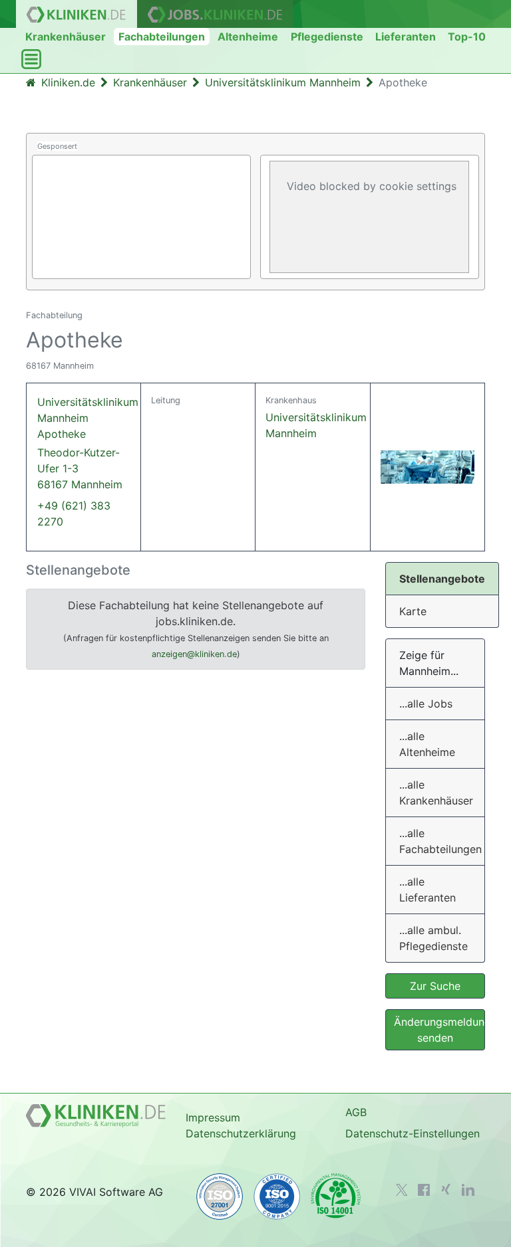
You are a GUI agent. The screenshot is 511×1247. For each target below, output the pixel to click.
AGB (356, 1112)
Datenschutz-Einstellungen (412, 1133)
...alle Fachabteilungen (440, 841)
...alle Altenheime (427, 744)
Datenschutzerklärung (241, 1133)
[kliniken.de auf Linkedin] (468, 1190)
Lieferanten (405, 36)
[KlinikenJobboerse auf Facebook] (424, 1190)
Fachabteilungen (161, 36)
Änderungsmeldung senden (439, 1029)
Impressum (213, 1117)
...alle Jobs (425, 703)
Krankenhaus (291, 400)
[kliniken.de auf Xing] (445, 1189)
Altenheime (248, 36)
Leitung (165, 400)
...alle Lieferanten (427, 889)
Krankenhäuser (65, 36)
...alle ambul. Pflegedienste (433, 938)
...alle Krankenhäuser (436, 792)
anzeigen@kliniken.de (194, 654)
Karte (412, 611)
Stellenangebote (442, 578)
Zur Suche (435, 986)
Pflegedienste (327, 36)
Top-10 (467, 36)
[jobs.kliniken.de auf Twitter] (402, 1190)
